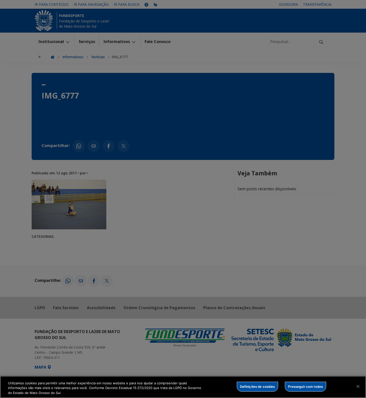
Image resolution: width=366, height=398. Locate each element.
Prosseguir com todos (305, 386)
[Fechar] (358, 386)
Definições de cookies (257, 386)
